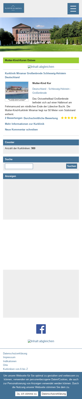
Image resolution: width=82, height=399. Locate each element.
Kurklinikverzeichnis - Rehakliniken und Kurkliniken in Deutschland (17, 8)
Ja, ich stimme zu (27, 393)
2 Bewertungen (14, 118)
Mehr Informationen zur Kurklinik (24, 123)
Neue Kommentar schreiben (21, 129)
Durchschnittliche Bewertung (41, 118)
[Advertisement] (41, 199)
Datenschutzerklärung (54, 393)
